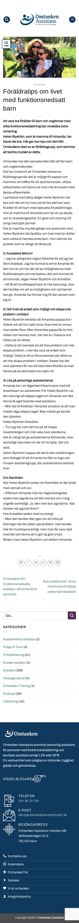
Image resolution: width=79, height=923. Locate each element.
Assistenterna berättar (19, 639)
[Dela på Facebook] (28, 563)
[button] (6, 19)
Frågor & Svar (13, 647)
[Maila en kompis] (43, 563)
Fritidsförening (13, 654)
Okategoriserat (14, 678)
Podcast (9, 693)
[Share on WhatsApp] (21, 563)
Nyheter (39, 85)
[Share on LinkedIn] (57, 563)
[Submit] (72, 615)
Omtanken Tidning (16, 686)
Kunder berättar (14, 662)
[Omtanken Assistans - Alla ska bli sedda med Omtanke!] (39, 19)
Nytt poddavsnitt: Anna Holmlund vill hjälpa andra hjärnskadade (59, 586)
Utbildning (10, 701)
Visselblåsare (17, 779)
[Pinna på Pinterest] (50, 563)
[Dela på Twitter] (35, 563)
